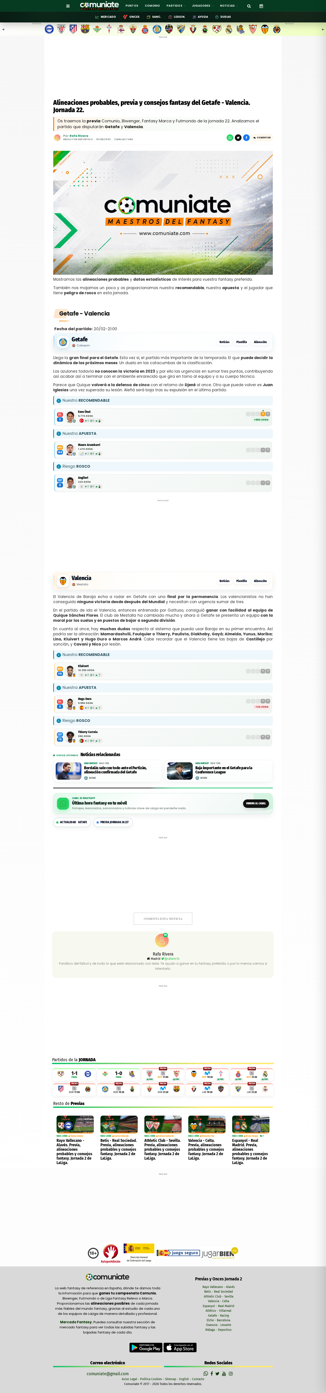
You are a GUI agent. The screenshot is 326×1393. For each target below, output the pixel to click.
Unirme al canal (256, 803)
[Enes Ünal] (70, 417)
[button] (262, 137)
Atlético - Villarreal (218, 1311)
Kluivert (83, 666)
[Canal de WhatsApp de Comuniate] (206, 1373)
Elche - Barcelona (218, 1320)
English (184, 1379)
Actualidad (73, 822)
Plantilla (241, 342)
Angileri (83, 478)
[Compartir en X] (238, 137)
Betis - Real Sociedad (218, 1292)
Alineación (260, 342)
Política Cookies (151, 1379)
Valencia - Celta (218, 1301)
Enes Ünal (84, 412)
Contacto (198, 1379)
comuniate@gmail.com (108, 1373)
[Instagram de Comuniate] (231, 1373)
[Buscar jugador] (249, 6)
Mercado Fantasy (76, 1322)
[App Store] (180, 1347)
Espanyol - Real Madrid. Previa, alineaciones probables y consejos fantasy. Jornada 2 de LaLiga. (250, 1151)
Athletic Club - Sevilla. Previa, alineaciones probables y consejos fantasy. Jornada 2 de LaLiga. (162, 1149)
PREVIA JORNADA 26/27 (114, 822)
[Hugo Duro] (70, 704)
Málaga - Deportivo (218, 1330)
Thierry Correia (88, 732)
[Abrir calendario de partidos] (261, 6)
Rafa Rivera (79, 136)
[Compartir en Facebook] (246, 137)
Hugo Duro (85, 699)
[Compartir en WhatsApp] (230, 137)
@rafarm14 (171, 959)
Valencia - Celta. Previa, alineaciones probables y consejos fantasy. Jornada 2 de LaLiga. (206, 1149)
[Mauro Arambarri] (70, 450)
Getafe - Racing (218, 1315)
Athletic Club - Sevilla (218, 1296)
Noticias (225, 342)
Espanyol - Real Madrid (218, 1306)
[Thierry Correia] (70, 737)
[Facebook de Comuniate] (212, 1373)
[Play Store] (146, 1347)
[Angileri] (70, 483)
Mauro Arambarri (89, 445)
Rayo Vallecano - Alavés (218, 1287)
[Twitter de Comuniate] (218, 1373)
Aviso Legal (129, 1379)
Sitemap (170, 1379)
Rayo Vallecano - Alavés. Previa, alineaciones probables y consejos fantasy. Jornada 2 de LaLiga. (74, 1151)
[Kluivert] (70, 671)
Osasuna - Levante (218, 1325)
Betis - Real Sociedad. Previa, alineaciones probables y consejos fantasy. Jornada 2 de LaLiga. (118, 1149)
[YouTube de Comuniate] (224, 1373)
